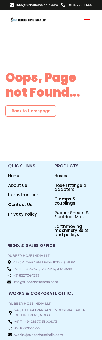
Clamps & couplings (65, 201)
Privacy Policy (22, 214)
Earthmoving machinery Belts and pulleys (71, 230)
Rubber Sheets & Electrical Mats (71, 215)
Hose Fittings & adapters (70, 187)
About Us (17, 185)
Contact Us (20, 204)
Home (14, 176)
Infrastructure (23, 195)
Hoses (60, 176)
